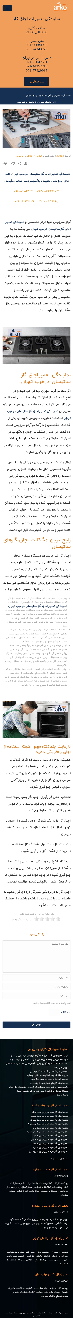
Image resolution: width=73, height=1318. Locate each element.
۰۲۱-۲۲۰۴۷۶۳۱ (24, 201)
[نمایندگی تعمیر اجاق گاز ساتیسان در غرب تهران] (36, 128)
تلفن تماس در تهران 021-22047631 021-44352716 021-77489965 (36, 64)
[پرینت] (27, 163)
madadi (60, 156)
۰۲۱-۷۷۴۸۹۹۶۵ (48, 201)
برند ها (19, 156)
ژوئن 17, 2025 (34, 156)
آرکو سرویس (28, 1313)
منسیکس (36, 1315)
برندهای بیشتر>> (59, 1159)
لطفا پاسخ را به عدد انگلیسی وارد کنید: (51, 1003)
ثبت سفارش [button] (36, 81)
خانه (54, 102)
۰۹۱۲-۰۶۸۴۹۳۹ (23, 191)
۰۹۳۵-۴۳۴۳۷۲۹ (48, 191)
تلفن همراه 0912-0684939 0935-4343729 (36, 44)
